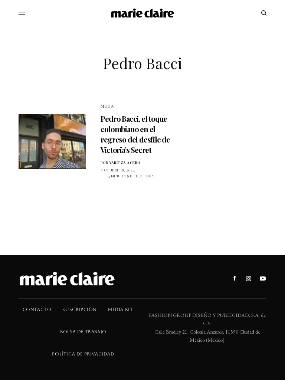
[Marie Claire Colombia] (142, 13)
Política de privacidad (83, 354)
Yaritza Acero (125, 162)
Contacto (37, 309)
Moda (107, 106)
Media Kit (120, 309)
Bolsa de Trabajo (83, 331)
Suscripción (79, 309)
